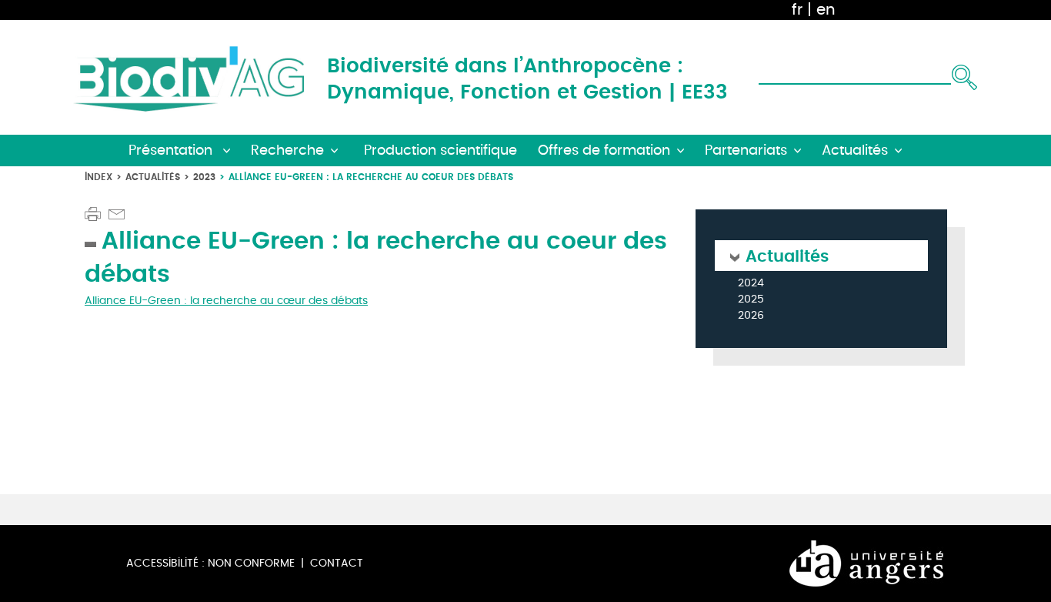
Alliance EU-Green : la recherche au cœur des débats (226, 301)
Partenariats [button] (746, 150)
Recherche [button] (287, 150)
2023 (204, 176)
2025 (751, 300)
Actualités (152, 176)
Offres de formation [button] (604, 150)
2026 (751, 316)
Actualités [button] (855, 150)
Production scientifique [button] (440, 150)
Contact (336, 563)
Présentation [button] (172, 150)
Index (98, 176)
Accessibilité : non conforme (210, 563)
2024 (751, 283)
